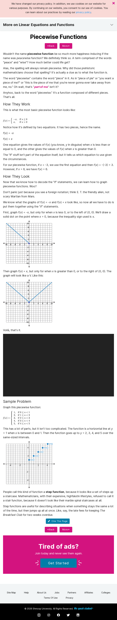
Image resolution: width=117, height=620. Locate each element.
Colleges (105, 592)
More (65, 46)
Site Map (11, 592)
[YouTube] (39, 615)
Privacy (69, 597)
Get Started (58, 563)
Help (26, 592)
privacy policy (83, 12)
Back (51, 46)
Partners (72, 592)
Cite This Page (59, 521)
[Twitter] (68, 615)
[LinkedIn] (78, 615)
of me (41, 86)
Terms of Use (51, 597)
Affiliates (88, 592)
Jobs (57, 592)
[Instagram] (49, 615)
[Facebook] (58, 615)
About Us (41, 592)
